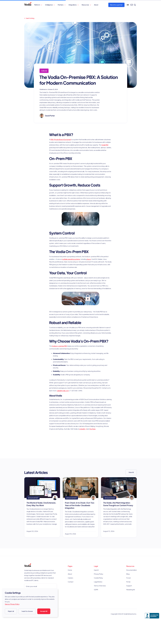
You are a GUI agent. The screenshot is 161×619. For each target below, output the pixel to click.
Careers (70, 578)
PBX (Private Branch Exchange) (60, 139)
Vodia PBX (104, 145)
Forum (128, 578)
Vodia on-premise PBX (59, 346)
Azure (89, 259)
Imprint (96, 570)
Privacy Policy (98, 574)
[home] (27, 5)
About (96, 5)
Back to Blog (29, 18)
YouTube (92, 429)
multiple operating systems (71, 259)
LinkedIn (82, 429)
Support (129, 585)
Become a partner (116, 5)
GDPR (96, 589)
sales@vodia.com (63, 391)
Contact (70, 582)
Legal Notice (98, 582)
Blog (127, 574)
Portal (128, 582)
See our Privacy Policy (12, 604)
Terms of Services (100, 585)
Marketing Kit (130, 589)
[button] (38, 5)
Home (70, 570)
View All (131, 472)
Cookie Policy (98, 578)
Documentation (131, 570)
